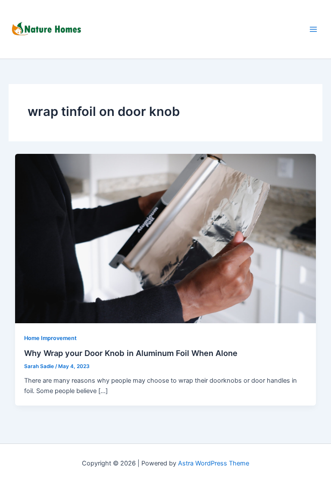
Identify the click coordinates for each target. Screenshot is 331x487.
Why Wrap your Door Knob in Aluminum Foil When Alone (130, 353)
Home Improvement (50, 338)
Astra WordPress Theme (213, 463)
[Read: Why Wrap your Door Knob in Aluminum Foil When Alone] (165, 238)
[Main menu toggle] (313, 29)
